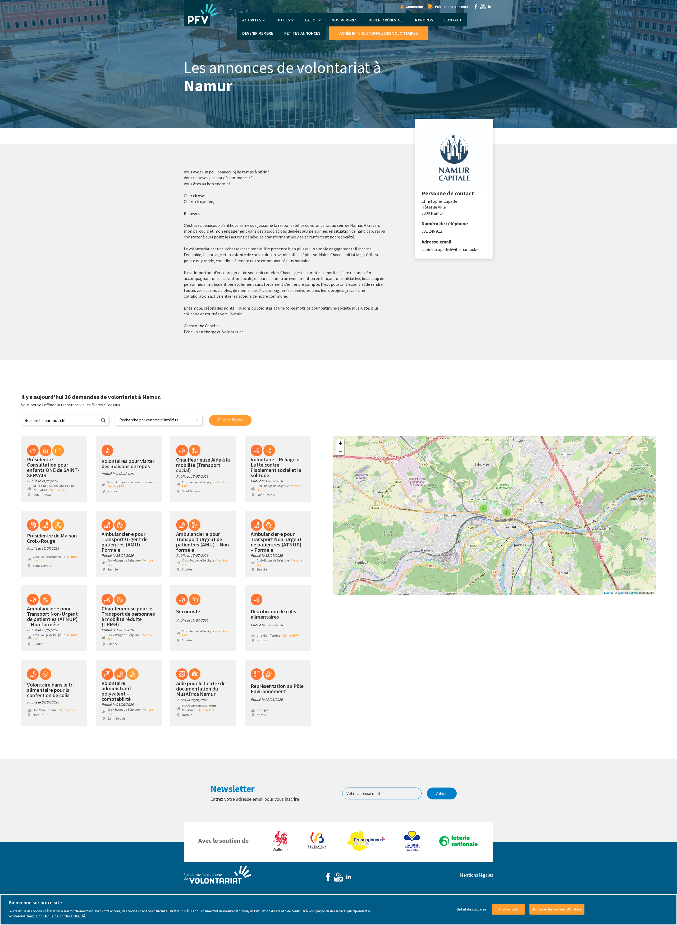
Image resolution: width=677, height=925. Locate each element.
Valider (442, 793)
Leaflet (608, 592)
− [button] (340, 451)
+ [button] (340, 443)
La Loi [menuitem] (311, 19)
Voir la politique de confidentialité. (56, 916)
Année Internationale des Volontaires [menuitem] (378, 33)
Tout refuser (508, 909)
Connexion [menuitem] (414, 6)
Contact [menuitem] (453, 19)
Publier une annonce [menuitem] (452, 6)
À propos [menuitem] (424, 19)
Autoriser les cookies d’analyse (557, 909)
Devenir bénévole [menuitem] (386, 19)
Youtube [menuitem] (482, 6)
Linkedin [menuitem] (489, 6)
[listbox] (158, 420)
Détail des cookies (471, 909)
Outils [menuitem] (283, 19)
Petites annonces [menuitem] (302, 33)
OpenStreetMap (628, 592)
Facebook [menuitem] (476, 6)
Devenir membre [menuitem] (257, 33)
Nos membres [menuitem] (345, 19)
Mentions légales (476, 875)
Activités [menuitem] (251, 19)
